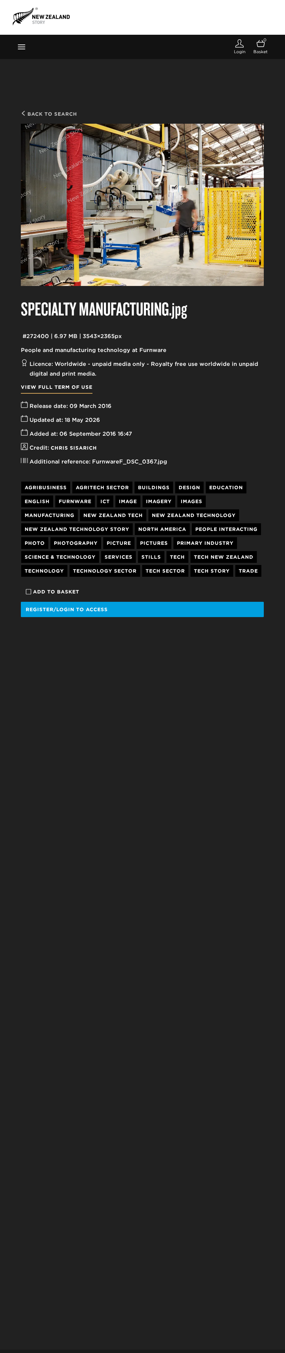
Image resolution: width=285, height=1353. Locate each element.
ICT (105, 501)
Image (128, 501)
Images (191, 501)
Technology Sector (105, 571)
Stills (151, 557)
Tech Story (212, 571)
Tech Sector (165, 571)
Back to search (51, 114)
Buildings (154, 487)
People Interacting (226, 529)
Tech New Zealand (223, 557)
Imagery (159, 501)
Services (118, 557)
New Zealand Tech (113, 515)
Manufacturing (49, 515)
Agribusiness (46, 487)
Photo (35, 543)
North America (162, 529)
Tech (177, 557)
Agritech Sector (102, 487)
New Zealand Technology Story (77, 529)
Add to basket (56, 591)
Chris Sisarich (74, 448)
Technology (44, 571)
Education (226, 487)
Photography (76, 543)
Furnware (75, 501)
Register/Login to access (67, 609)
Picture (119, 543)
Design (189, 487)
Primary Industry (205, 543)
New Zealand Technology (194, 515)
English (37, 501)
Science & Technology (60, 557)
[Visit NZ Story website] (41, 16)
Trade (248, 571)
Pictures (154, 543)
